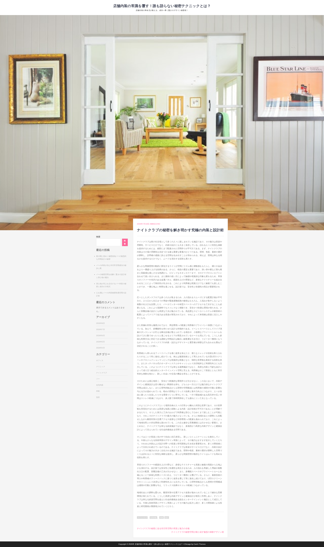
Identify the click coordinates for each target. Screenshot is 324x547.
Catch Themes (200, 544)
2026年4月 (100, 348)
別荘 (98, 397)
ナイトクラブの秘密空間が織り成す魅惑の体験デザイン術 (197, 532)
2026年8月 (100, 323)
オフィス (99, 360)
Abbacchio (155, 224)
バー (98, 379)
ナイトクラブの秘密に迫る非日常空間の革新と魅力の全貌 (163, 528)
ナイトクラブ (142, 518)
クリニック (100, 367)
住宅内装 (153, 518)
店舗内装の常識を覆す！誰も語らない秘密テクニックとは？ (162, 6)
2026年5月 (100, 342)
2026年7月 (100, 329)
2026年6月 (100, 336)
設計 (166, 518)
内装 (161, 518)
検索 (98, 237)
